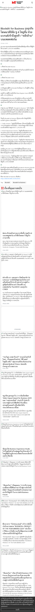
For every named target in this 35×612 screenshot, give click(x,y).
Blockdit (7, 182)
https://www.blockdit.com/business (10, 178)
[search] (32, 2)
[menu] (3, 2)
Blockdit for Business (19, 182)
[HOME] (17, 2)
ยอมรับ (17, 609)
